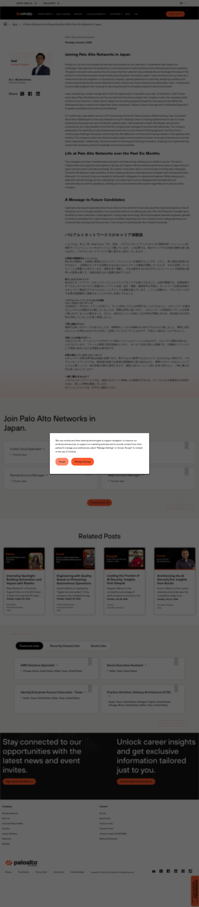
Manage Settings (83, 461)
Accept (62, 461)
